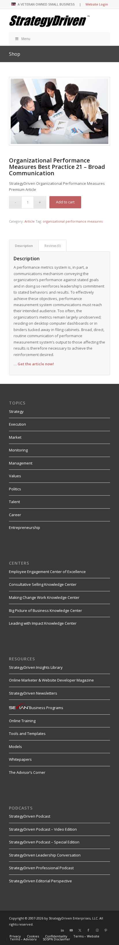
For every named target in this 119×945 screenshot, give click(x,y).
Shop (14, 54)
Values (15, 475)
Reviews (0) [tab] (52, 245)
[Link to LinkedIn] (62, 930)
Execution (17, 424)
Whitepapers (20, 759)
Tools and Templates (27, 733)
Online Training (22, 720)
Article (30, 221)
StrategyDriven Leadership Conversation (45, 855)
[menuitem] (15, 936)
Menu (25, 38)
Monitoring (18, 450)
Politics (15, 489)
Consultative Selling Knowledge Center (43, 584)
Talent (14, 501)
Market (15, 437)
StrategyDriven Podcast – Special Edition (44, 842)
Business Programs (46, 707)
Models (15, 746)
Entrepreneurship (24, 527)
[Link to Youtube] (71, 930)
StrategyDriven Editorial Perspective (40, 880)
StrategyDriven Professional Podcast (41, 867)
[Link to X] (79, 930)
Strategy (16, 411)
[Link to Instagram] (97, 930)
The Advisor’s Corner (27, 772)
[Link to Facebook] (88, 930)
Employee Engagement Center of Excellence (47, 571)
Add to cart (65, 202)
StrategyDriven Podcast (29, 816)
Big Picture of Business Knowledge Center (45, 610)
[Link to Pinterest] (105, 930)
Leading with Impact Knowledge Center (43, 623)
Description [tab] (24, 245)
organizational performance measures (73, 221)
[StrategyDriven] (49, 20)
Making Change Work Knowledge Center (44, 597)
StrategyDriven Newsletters (33, 693)
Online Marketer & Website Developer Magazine (51, 680)
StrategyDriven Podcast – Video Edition (43, 829)
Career (15, 514)
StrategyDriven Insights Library (36, 667)
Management (20, 463)
